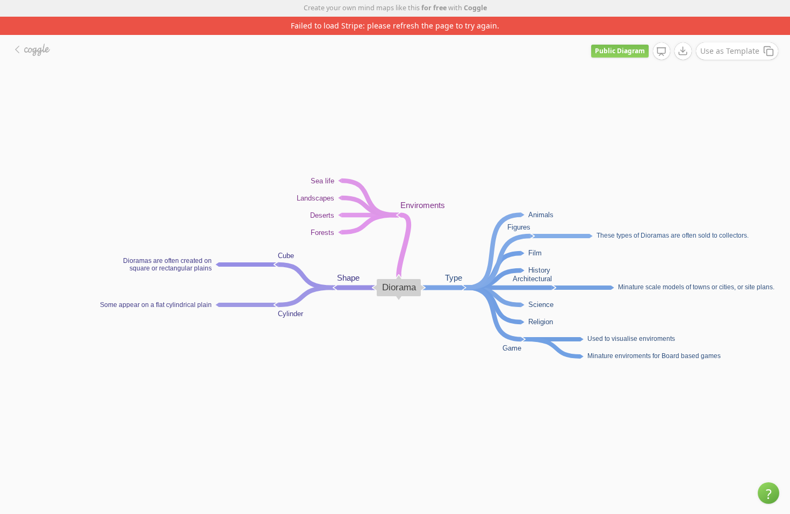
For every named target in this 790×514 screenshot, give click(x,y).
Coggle (475, 7)
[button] (768, 493)
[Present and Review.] (661, 51)
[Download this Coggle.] (683, 51)
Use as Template (729, 51)
